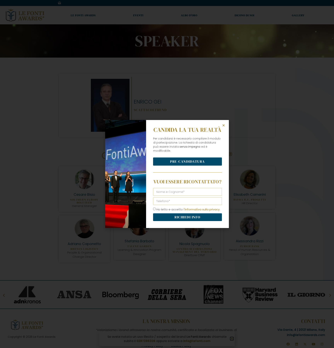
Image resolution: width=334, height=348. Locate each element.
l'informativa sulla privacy (202, 209)
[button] (223, 125)
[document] (167, 174)
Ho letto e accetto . (188, 209)
